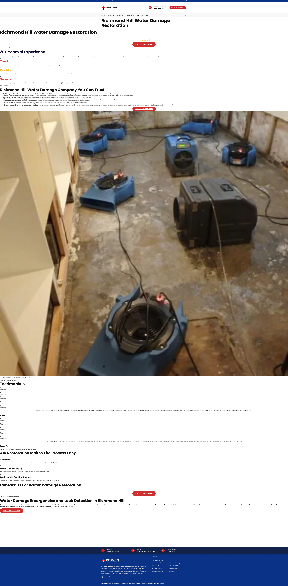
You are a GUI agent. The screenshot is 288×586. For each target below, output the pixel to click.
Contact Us (140, 15)
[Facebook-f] (102, 577)
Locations (120, 15)
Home (103, 15)
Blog (147, 15)
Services (110, 15)
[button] (185, 15)
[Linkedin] (186, 0)
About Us (129, 15)
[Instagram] (184, 0)
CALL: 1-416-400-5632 (144, 44)
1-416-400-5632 (159, 8)
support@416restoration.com (146, 551)
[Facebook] (181, 0)
